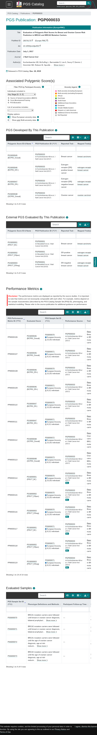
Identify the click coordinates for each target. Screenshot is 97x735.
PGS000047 (12, 182)
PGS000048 (12, 194)
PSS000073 (50, 457)
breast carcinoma (84, 156)
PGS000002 (12, 253)
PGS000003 (12, 263)
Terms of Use (5, 732)
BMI (74, 6)
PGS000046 (12, 168)
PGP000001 (40, 241)
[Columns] (79, 137)
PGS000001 (12, 242)
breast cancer (61, 6)
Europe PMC (41, 41)
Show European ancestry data (24, 117)
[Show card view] (67, 312)
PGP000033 (40, 154)
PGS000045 (12, 155)
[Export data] (86, 137)
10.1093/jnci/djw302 (31, 46)
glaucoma (69, 6)
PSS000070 (50, 335)
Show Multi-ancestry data (24, 120)
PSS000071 (50, 352)
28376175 (27, 41)
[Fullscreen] (73, 137)
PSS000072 (50, 438)
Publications (25, 13)
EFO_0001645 (80, 6)
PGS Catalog (13, 13)
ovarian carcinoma (85, 195)
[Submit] (88, 3)
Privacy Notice (60, 729)
